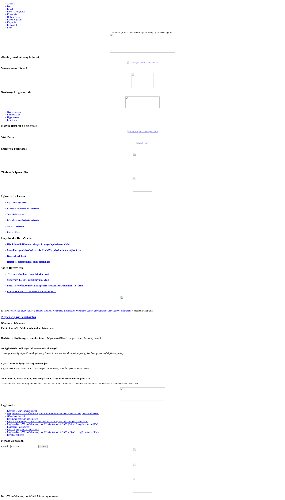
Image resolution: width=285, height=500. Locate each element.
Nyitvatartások (14, 112)
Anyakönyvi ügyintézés (17, 202)
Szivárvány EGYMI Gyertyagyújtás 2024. (28, 280)
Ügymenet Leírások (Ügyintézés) (91, 310)
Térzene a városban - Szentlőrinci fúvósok (28, 274)
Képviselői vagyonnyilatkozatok (22, 411)
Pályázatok (12, 25)
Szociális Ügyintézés (15, 214)
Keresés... (5, 446)
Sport (9, 27)
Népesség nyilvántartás (18, 317)
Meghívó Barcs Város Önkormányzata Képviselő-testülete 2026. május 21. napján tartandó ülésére (53, 432)
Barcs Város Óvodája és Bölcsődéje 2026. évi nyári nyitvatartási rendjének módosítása (47, 421)
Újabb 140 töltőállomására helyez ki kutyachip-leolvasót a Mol (38, 244)
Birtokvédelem (13, 232)
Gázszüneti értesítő (16, 416)
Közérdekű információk (64, 310)
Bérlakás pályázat (15, 435)
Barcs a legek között (17, 256)
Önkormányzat (14, 17)
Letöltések (12, 120)
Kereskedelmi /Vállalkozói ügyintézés (23, 208)
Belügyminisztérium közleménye (22, 419)
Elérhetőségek (13, 114)
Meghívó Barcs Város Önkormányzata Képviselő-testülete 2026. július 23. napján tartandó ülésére (53, 413)
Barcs (9, 6)
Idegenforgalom (14, 19)
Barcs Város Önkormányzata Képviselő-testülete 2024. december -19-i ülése (45, 285)
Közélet (10, 9)
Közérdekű (12, 14)
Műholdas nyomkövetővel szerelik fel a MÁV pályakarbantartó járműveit (44, 250)
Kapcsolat (11, 22)
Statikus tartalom (44, 310)
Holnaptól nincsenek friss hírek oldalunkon (28, 262)
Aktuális (11, 3)
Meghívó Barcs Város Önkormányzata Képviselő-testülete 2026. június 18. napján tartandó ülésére (53, 424)
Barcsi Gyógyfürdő (16, 11)
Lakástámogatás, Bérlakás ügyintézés (23, 220)
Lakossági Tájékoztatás (18, 427)
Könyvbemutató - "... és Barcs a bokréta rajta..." (31, 291)
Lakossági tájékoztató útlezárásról (23, 429)
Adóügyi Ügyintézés (15, 226)
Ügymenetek (13, 117)
